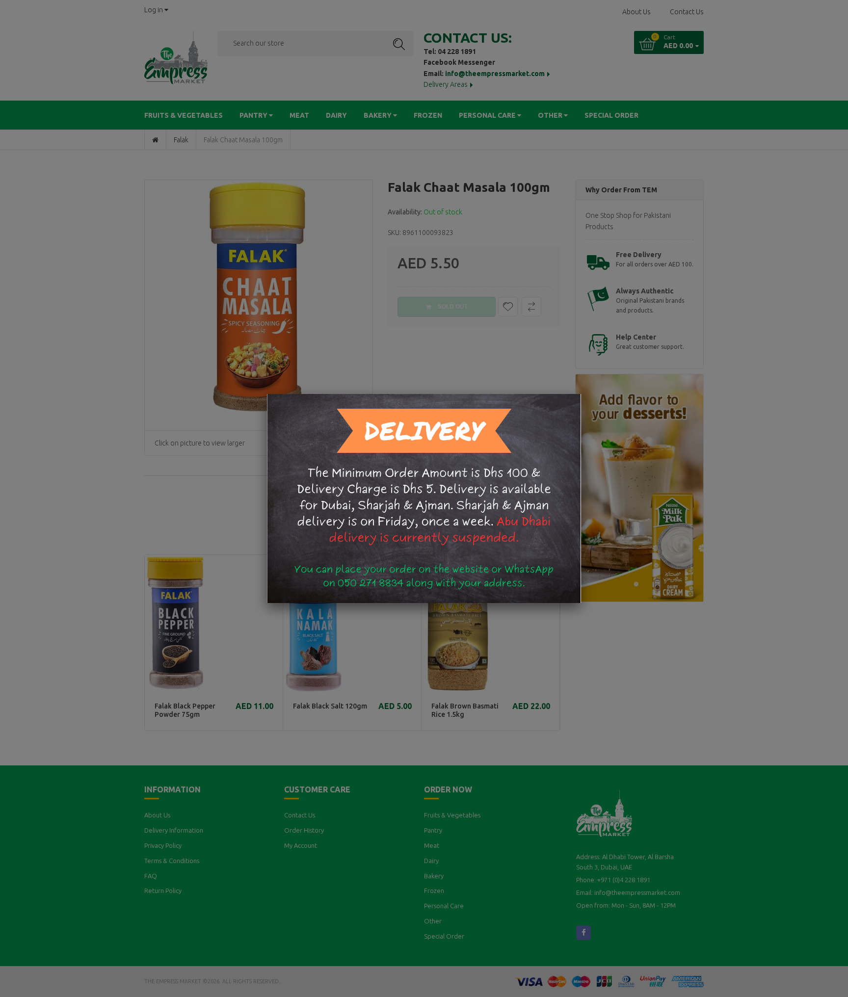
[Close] (581, 394)
